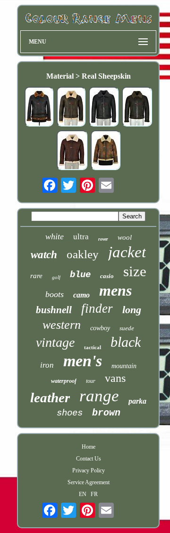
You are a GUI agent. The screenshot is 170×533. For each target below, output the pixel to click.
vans (115, 378)
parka (137, 401)
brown (106, 412)
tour (90, 381)
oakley (83, 254)
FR (94, 494)
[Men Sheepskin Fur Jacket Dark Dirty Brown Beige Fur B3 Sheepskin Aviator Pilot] (71, 107)
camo (81, 295)
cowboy (100, 328)
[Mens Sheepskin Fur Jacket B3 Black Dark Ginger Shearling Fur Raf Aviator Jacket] (39, 107)
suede (126, 328)
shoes (70, 413)
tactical (92, 347)
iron (47, 365)
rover (103, 239)
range (99, 396)
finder (97, 308)
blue (80, 275)
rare (36, 276)
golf (56, 277)
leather (50, 397)
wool (125, 237)
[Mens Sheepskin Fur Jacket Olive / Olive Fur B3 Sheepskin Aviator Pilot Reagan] (137, 107)
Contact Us (88, 458)
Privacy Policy (88, 470)
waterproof (63, 381)
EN (82, 494)
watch (44, 255)
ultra (81, 236)
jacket (127, 252)
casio (107, 276)
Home (88, 446)
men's (82, 361)
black (125, 342)
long (131, 310)
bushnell (54, 310)
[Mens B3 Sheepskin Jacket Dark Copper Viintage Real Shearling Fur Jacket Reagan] (105, 151)
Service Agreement (89, 482)
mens (115, 290)
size (134, 271)
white (54, 236)
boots (54, 294)
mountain (123, 366)
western (61, 325)
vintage (55, 342)
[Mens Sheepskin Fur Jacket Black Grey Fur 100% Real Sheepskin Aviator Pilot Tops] (103, 107)
